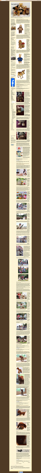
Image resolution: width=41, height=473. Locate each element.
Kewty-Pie (26, 349)
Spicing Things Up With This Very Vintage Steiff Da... (13, 117)
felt (25, 161)
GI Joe (24, 349)
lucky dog (28, 161)
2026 (11, 104)
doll (23, 161)
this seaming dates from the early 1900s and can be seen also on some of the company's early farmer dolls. (23, 141)
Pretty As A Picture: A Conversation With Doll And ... (13, 114)
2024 (11, 105)
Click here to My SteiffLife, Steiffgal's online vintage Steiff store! (13, 35)
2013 (11, 126)
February (12, 122)
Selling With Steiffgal (12, 39)
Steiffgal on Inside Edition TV (13, 52)
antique (18, 161)
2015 (11, 125)
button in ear (20, 161)
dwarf (24, 161)
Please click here (12, 69)
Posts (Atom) (20, 463)
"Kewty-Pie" (21, 166)
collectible (22, 161)
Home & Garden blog (12, 145)
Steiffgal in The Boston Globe (13, 50)
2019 (11, 108)
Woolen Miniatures (12, 99)
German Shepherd (19, 88)
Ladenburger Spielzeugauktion (24, 88)
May (12, 120)
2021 (11, 107)
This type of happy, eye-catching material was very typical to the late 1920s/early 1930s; (23, 118)
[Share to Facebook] (18, 401)
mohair (27, 88)
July (12, 119)
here (18, 159)
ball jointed (18, 349)
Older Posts (29, 462)
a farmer (28, 77)
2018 (11, 123)
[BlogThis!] (17, 401)
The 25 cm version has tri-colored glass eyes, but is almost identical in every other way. (27, 111)
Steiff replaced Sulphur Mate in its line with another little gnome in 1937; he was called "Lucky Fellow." (26, 152)
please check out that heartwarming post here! (26, 369)
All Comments (13, 102)
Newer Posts (17, 462)
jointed (21, 88)
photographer (28, 349)
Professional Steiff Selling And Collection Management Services (13, 38)
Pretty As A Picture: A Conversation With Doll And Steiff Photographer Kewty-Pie (22, 164)
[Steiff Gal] (13, 86)
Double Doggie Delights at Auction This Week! (22, 19)
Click (17, 159)
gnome (26, 161)
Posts (12, 101)
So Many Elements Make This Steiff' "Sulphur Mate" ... (14, 113)
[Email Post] (21, 402)
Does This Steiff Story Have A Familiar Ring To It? (13, 116)
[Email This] (16, 401)
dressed (17, 88)
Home (23, 462)
